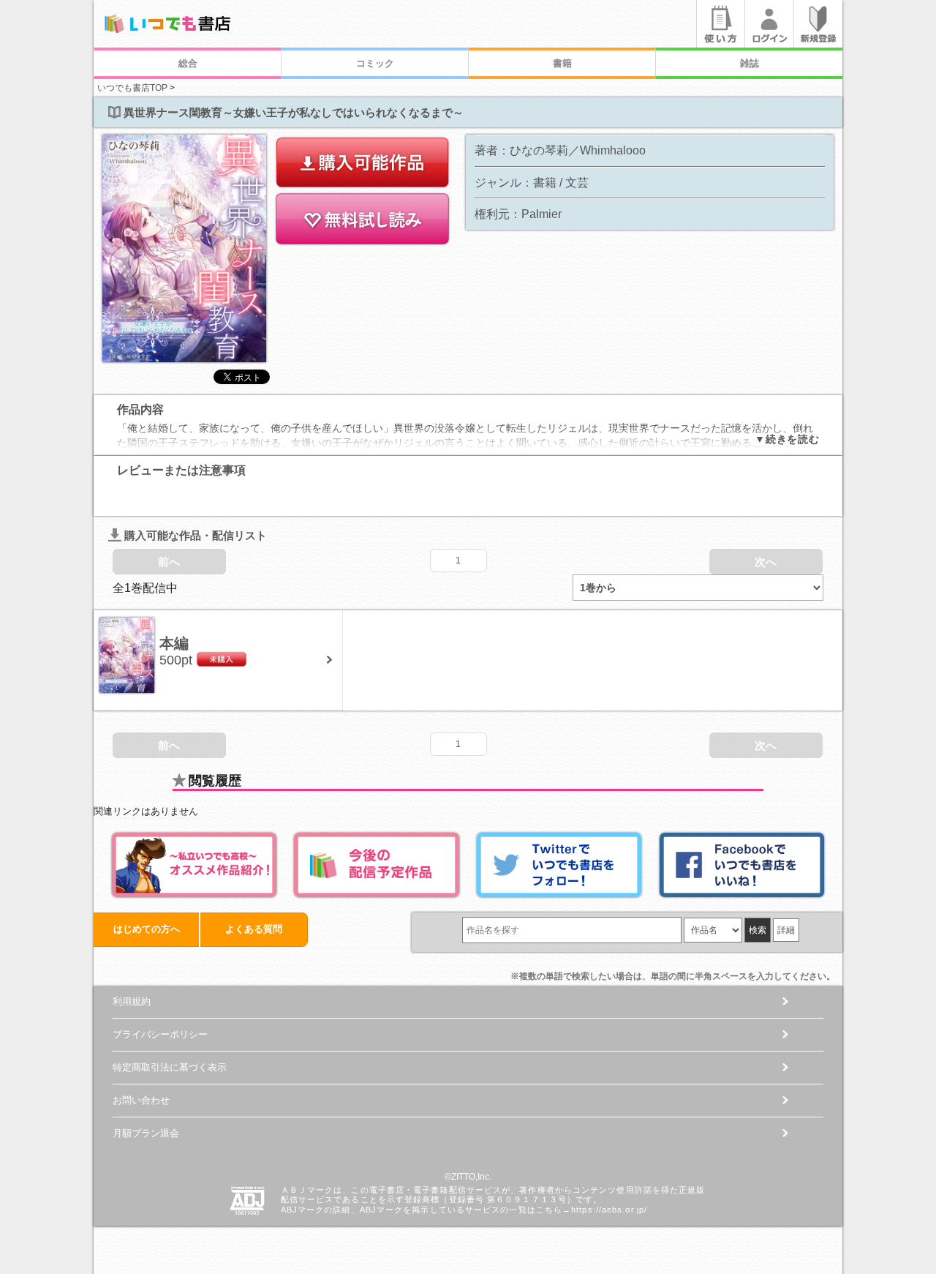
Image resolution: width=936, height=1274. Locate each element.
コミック (375, 63)
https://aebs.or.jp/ (609, 1209)
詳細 (786, 930)
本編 (174, 643)
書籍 (562, 63)
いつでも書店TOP (132, 88)
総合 (187, 63)
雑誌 (749, 63)
